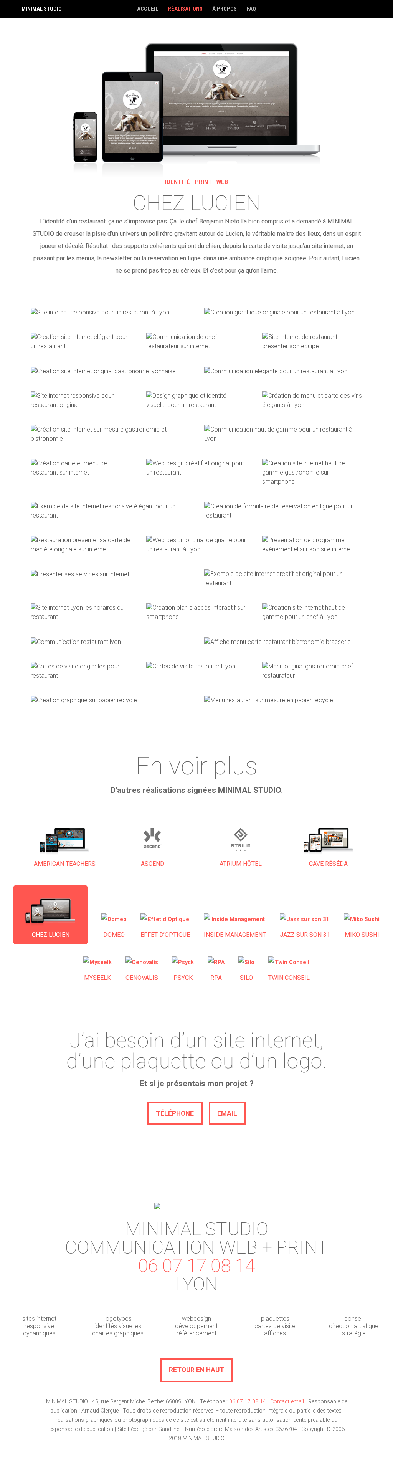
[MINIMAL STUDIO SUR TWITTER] (367, 9)
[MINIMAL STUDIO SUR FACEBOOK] (384, 9)
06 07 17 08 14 (196, 1266)
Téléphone (175, 1113)
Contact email (287, 1401)
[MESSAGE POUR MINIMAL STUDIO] (350, 9)
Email (227, 1113)
